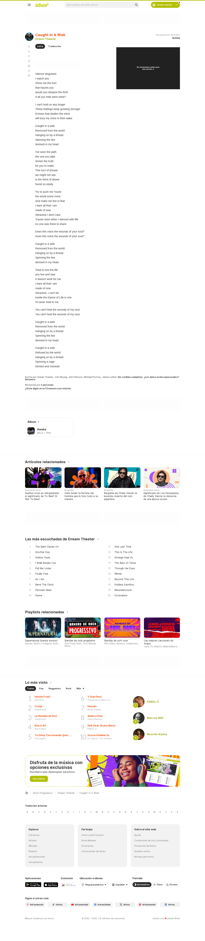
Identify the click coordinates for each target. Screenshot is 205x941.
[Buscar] (136, 5)
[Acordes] (28, 61)
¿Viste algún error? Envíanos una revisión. (48, 388)
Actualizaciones (37, 856)
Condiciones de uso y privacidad (151, 840)
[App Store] (51, 884)
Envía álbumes (88, 840)
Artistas (33, 840)
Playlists (33, 851)
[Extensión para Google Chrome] (69, 884)
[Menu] (29, 5)
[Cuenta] (177, 5)
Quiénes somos (142, 851)
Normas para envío (144, 856)
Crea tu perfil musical (92, 835)
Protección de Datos (145, 846)
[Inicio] (26, 792)
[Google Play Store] (33, 884)
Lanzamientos (36, 862)
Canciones (34, 835)
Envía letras (87, 846)
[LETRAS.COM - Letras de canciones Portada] (42, 5)
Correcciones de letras (93, 851)
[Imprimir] (28, 66)
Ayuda (137, 835)
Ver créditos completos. (130, 377)
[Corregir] (28, 71)
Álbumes (33, 846)
